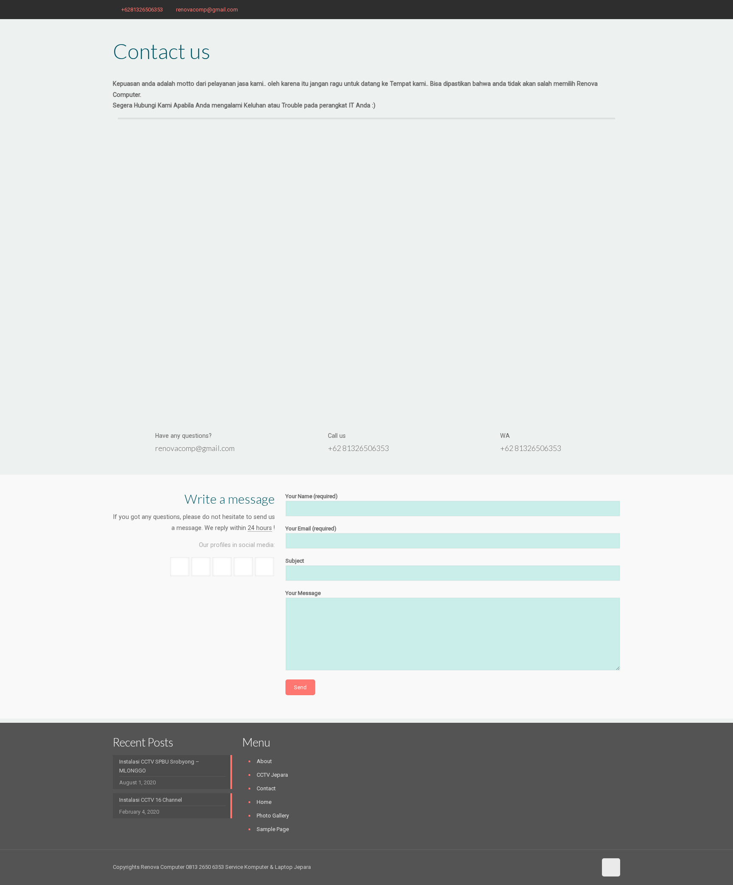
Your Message (303, 593)
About (264, 761)
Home (264, 802)
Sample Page (273, 829)
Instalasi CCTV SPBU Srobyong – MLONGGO (159, 766)
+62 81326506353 (358, 448)
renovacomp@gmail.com (207, 9)
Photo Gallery (273, 815)
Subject (294, 561)
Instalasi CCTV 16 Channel (150, 800)
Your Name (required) (311, 496)
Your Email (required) (310, 528)
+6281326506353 (142, 9)
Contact (266, 788)
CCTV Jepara (272, 775)
